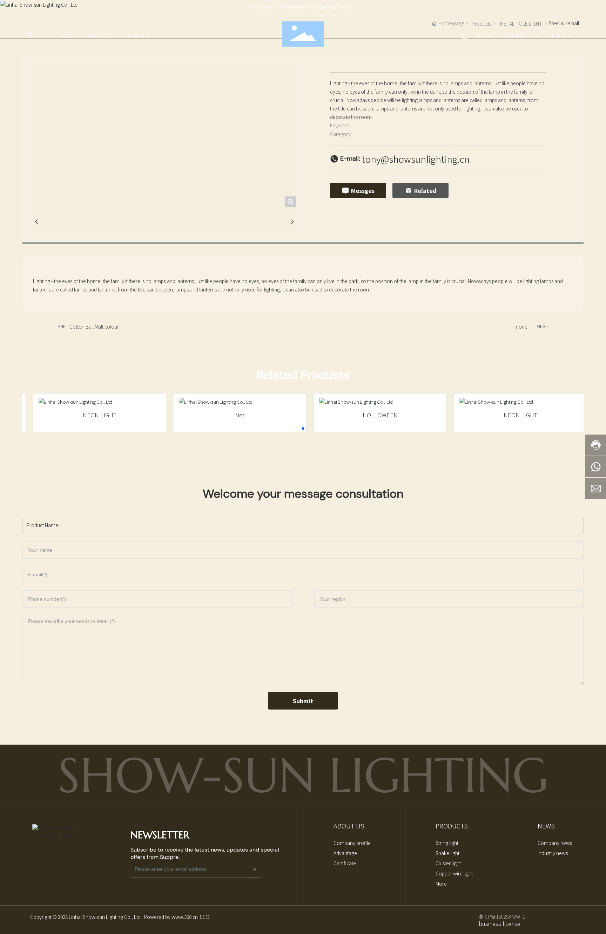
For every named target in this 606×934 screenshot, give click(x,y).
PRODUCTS (142, 36)
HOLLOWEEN (373, 415)
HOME (66, 36)
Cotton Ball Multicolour (94, 326)
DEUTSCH (560, 36)
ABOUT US (101, 36)
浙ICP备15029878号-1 (502, 916)
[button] (303, 428)
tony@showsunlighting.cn (416, 158)
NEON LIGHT (92, 415)
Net (233, 415)
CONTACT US (520, 36)
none (521, 326)
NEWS (485, 36)
